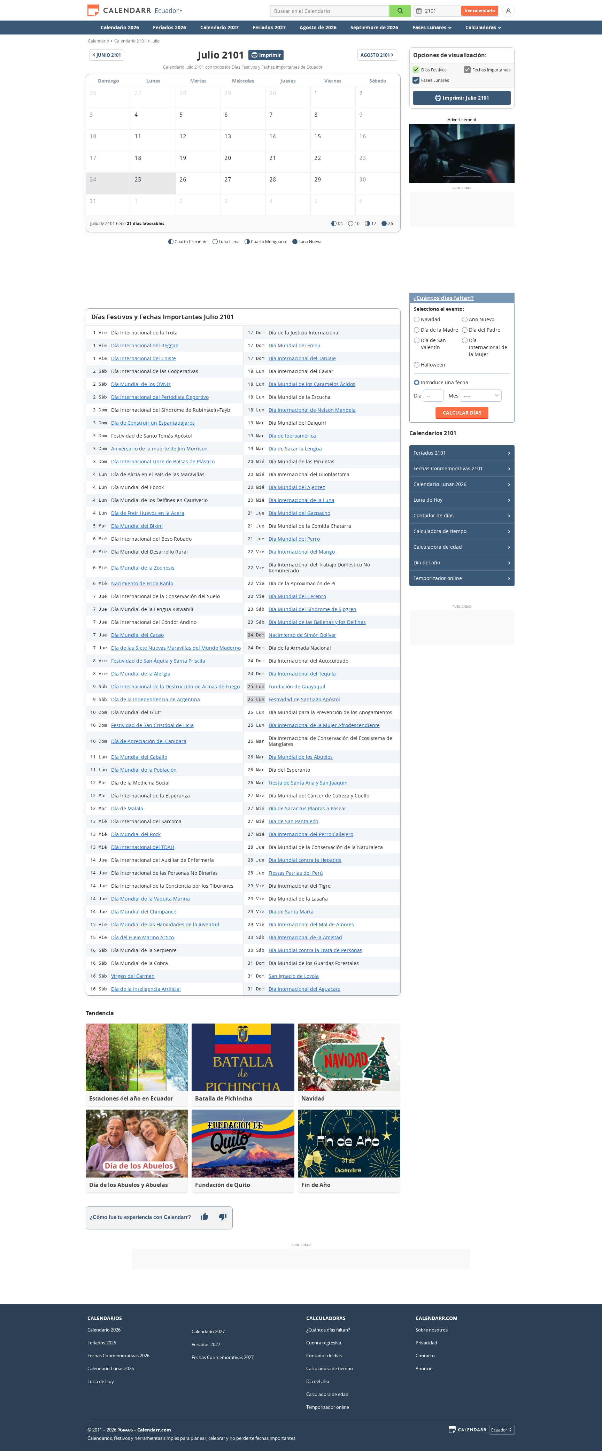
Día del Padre (484, 329)
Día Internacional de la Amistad (305, 937)
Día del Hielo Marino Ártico (142, 937)
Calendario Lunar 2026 (440, 484)
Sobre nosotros (432, 1330)
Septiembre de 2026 (374, 27)
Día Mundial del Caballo (139, 757)
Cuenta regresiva (323, 1343)
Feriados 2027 (269, 27)
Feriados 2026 (169, 27)
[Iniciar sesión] (508, 11)
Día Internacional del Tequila (302, 673)
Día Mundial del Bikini (137, 526)
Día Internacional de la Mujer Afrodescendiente (324, 725)
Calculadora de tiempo (440, 531)
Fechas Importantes (491, 69)
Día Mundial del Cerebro (297, 596)
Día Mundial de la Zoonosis (143, 567)
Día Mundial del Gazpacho (299, 513)
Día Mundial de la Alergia (140, 673)
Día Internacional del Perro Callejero (311, 834)
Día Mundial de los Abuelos (301, 757)
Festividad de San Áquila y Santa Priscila (158, 660)
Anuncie (424, 1368)
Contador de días (434, 515)
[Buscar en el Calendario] (400, 11)
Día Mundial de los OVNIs (141, 384)
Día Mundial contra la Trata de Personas (315, 950)
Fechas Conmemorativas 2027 (223, 1357)
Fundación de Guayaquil (297, 686)
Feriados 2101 (430, 452)
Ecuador (167, 10)
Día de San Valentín (433, 343)
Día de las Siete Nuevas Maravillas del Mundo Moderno (176, 648)
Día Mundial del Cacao (137, 635)
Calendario (98, 41)
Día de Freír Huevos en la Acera (147, 513)
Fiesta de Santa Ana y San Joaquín (308, 782)
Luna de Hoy (428, 499)
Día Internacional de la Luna (301, 500)
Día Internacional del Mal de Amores (311, 924)
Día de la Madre (439, 329)
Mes (454, 395)
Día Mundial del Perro (294, 538)
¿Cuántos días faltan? (444, 298)
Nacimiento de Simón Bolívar (302, 635)
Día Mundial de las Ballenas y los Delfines (317, 622)
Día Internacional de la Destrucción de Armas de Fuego (175, 686)
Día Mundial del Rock (136, 834)
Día (418, 395)
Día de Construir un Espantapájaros (153, 422)
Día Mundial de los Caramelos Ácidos (312, 384)
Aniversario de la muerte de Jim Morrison (159, 448)
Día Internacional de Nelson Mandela (312, 410)
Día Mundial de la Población (144, 769)
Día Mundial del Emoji (294, 345)
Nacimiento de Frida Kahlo (142, 583)
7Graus (125, 1430)
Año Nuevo (481, 319)
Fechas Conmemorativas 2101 (448, 468)
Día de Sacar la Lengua (295, 448)
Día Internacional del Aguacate (304, 989)
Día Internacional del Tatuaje (302, 358)
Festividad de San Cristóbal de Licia (152, 725)
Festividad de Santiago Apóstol (304, 699)
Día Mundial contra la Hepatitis (305, 860)
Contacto (425, 1355)
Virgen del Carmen (133, 976)
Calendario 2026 (120, 27)
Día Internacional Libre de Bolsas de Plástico (163, 461)
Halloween (433, 364)
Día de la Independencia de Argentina (155, 699)
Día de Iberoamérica (292, 435)
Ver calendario (480, 11)
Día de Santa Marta (291, 911)
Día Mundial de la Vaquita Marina (150, 898)
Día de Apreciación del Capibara (148, 741)
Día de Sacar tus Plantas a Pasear (307, 808)
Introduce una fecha (444, 382)
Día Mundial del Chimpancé (143, 911)
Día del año (427, 562)
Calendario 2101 (130, 41)
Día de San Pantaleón (293, 821)
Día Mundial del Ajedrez (297, 487)
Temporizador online (438, 578)
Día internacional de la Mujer (488, 347)
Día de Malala (127, 808)
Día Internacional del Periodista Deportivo (160, 397)
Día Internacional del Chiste (143, 358)
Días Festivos (434, 69)
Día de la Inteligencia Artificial (146, 989)
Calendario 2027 (219, 27)
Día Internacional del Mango (302, 551)
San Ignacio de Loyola (294, 976)
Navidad (430, 319)
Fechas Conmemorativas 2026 (118, 1355)
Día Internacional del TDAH (142, 847)
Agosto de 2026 (318, 27)
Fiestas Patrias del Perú (296, 873)
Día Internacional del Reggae (144, 345)
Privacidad (426, 1343)
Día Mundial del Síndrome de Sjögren (312, 609)
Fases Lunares (435, 80)
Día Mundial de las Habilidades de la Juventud (165, 924)
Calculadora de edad (438, 546)
